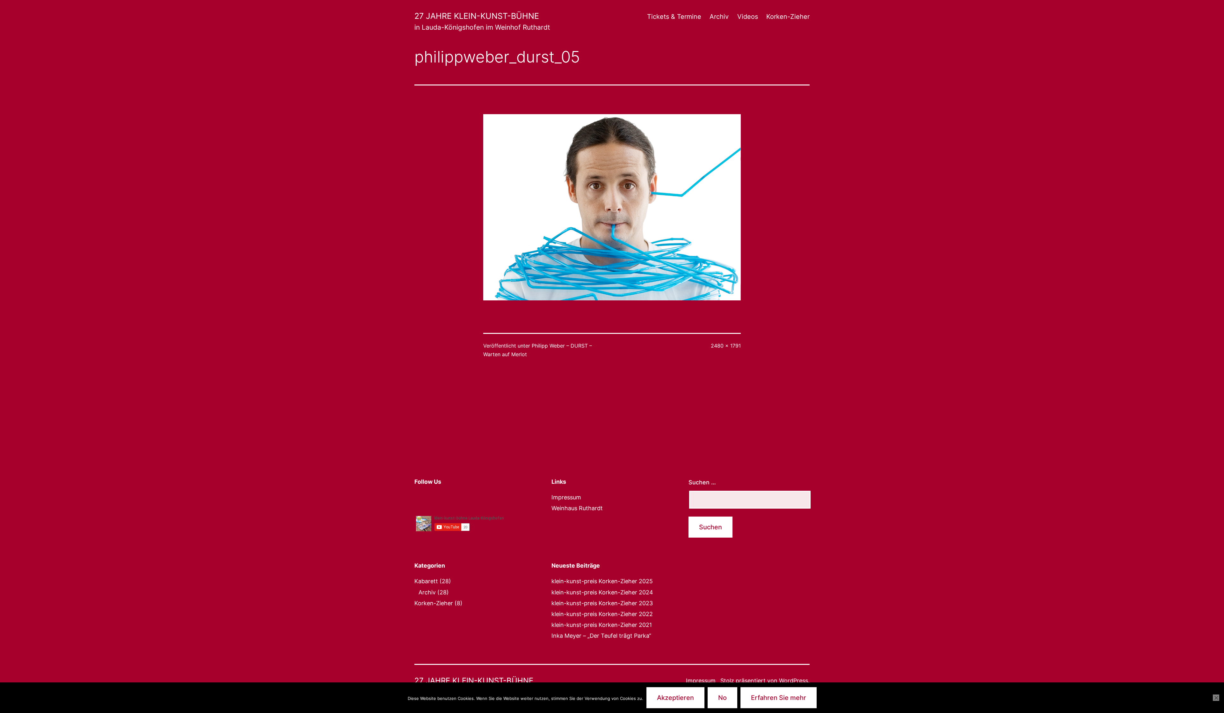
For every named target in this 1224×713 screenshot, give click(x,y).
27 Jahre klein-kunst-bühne (476, 16)
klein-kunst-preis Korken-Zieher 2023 (602, 603)
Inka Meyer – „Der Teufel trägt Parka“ (601, 635)
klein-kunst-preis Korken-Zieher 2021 (601, 624)
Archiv (719, 16)
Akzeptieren (675, 698)
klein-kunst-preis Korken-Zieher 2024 (602, 592)
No (722, 698)
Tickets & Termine (674, 16)
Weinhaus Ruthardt (577, 508)
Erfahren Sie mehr (778, 698)
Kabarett (426, 581)
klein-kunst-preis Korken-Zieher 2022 (602, 614)
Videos (747, 16)
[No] (1216, 698)
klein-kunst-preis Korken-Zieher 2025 (602, 581)
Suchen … (702, 482)
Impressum (566, 497)
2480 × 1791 (726, 345)
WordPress (793, 680)
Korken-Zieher (788, 16)
